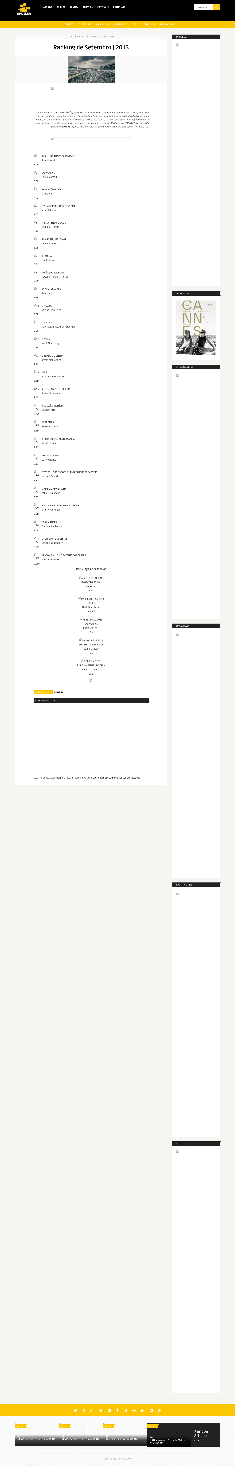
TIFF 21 (135, 24)
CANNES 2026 (120, 24)
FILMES (60, 7)
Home (71, 37)
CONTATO (69, 24)
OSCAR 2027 (85, 24)
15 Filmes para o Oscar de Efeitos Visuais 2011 (167, 1442)
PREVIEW (87, 7)
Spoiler (21, 1436)
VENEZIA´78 (149, 24)
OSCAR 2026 (102, 24)
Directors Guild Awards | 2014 (122, 1439)
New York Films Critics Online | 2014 (81, 1439)
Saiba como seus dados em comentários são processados (110, 777)
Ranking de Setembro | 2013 (101, 37)
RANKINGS (119, 7)
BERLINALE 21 (166, 24)
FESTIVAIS (103, 7)
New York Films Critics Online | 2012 (36, 1439)
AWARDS (47, 7)
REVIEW (73, 7)
